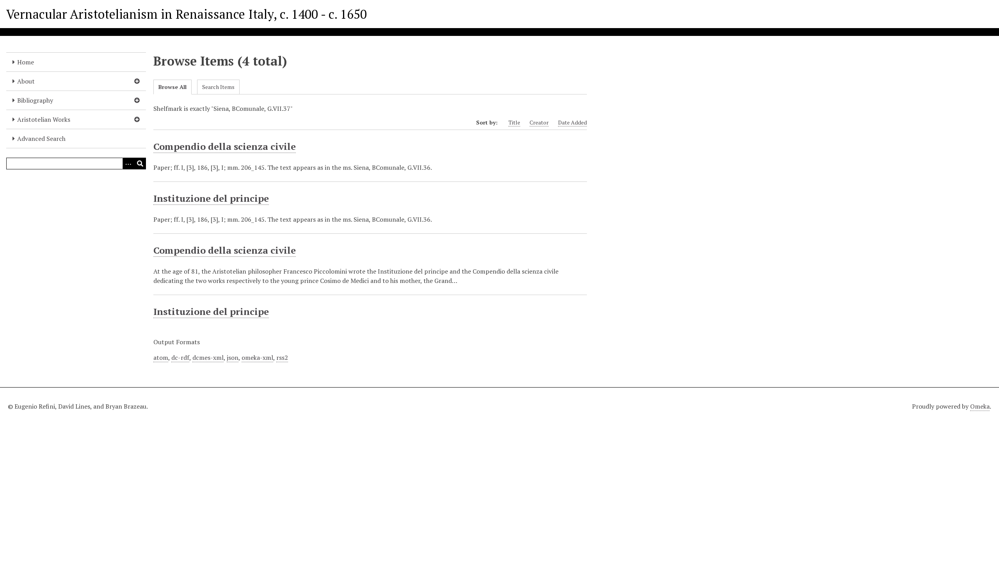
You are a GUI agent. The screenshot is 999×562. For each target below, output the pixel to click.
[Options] (128, 163)
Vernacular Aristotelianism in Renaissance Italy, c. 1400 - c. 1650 (186, 14)
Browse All (172, 87)
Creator (539, 122)
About (26, 81)
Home (25, 62)
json (232, 357)
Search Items (218, 87)
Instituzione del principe (211, 198)
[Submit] (140, 163)
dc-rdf (180, 357)
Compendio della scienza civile (224, 146)
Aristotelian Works (43, 119)
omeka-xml (257, 357)
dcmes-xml (208, 357)
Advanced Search (41, 138)
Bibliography (35, 100)
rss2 (282, 357)
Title (514, 122)
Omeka (980, 406)
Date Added (572, 122)
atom (160, 357)
